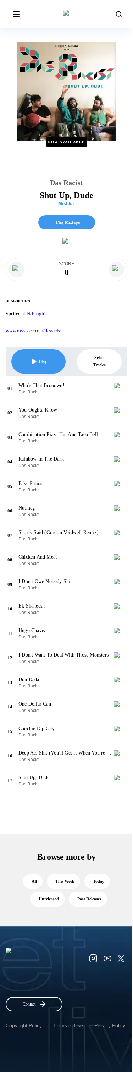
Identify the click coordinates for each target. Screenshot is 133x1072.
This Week (64, 881)
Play (43, 361)
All (34, 881)
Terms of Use (68, 1025)
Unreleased (49, 899)
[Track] (119, 388)
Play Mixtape (68, 222)
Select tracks (99, 361)
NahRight (36, 313)
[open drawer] (16, 14)
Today (98, 881)
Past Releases (89, 899)
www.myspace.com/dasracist (33, 330)
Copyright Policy (24, 1025)
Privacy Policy (109, 1025)
